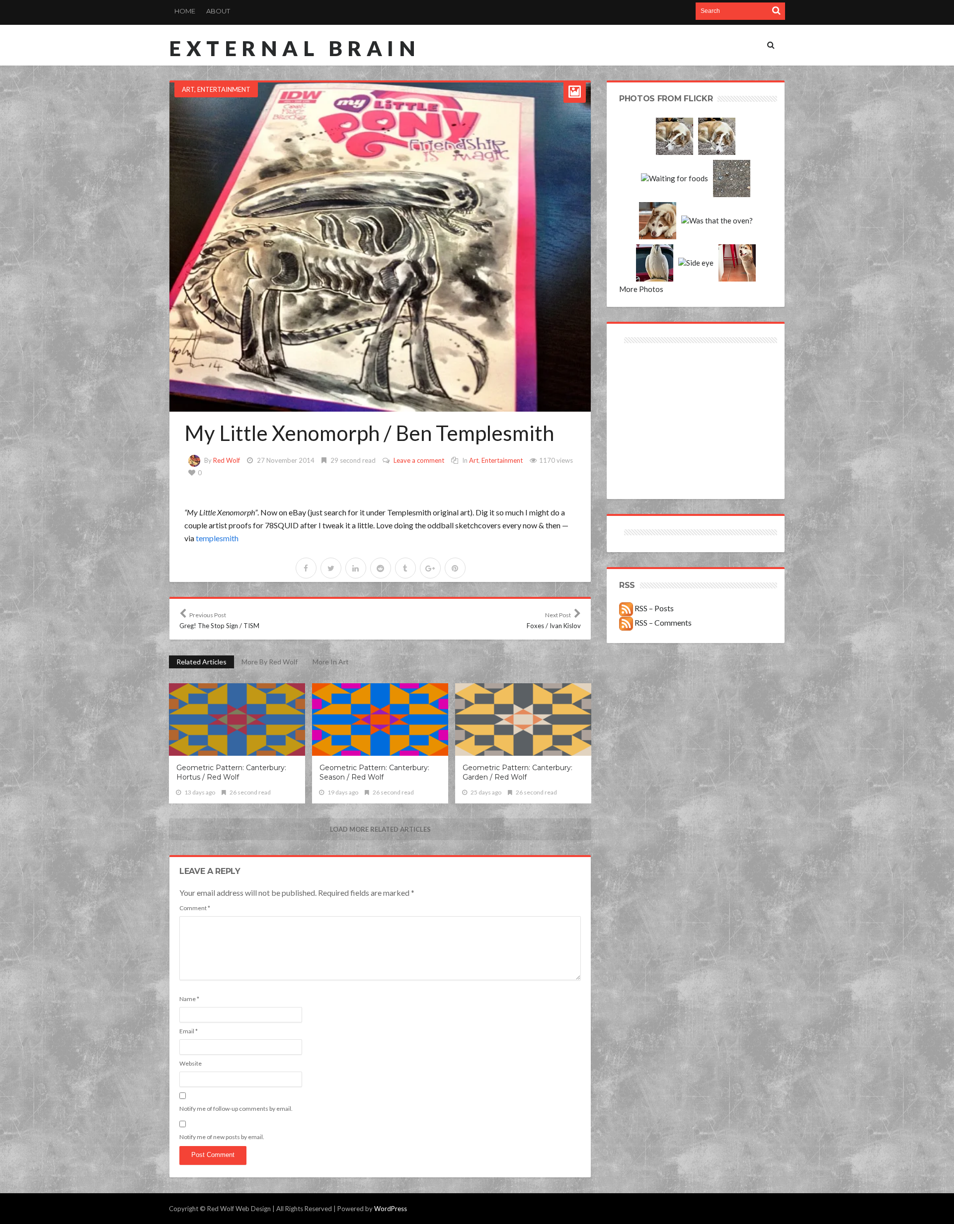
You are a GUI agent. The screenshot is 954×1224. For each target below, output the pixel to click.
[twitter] (330, 568)
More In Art (331, 661)
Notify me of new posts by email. (221, 1137)
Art (188, 89)
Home (184, 11)
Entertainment (223, 89)
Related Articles (201, 661)
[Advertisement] (658, 381)
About (218, 11)
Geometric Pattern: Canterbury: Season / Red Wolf (374, 772)
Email (188, 1031)
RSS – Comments (662, 622)
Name (189, 999)
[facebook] (306, 568)
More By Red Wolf (269, 661)
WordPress (390, 1209)
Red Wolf (226, 460)
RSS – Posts (653, 608)
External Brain (294, 48)
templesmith (217, 538)
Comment (194, 908)
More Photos (641, 289)
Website (190, 1063)
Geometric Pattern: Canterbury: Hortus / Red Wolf (231, 772)
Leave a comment (419, 460)
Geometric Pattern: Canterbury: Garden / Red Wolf (517, 772)
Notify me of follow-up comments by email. (236, 1108)
